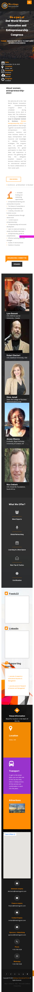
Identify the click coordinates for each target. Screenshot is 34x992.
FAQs (16, 983)
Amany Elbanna (13, 439)
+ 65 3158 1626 (17, 949)
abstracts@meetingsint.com (17, 891)
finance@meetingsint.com (17, 906)
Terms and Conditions (24, 983)
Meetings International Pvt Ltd (21, 978)
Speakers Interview (27, 236)
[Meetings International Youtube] (23, 974)
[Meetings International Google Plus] (15, 974)
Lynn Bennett (12, 313)
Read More (13, 179)
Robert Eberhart (13, 355)
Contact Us (11, 983)
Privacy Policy (17, 986)
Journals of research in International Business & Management (15, 679)
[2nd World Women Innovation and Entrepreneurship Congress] (9, 6)
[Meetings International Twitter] (11, 974)
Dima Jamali (12, 397)
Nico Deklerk (12, 484)
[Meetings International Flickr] (27, 974)
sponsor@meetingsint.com (17, 935)
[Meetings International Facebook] (6, 974)
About (6, 983)
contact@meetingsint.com (17, 920)
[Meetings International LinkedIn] (19, 974)
